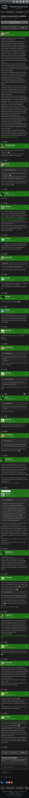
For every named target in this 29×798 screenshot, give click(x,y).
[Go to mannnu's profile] (2, 239)
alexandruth (9, 347)
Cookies (18, 793)
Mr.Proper (8, 330)
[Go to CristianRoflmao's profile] (2, 146)
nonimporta (8, 459)
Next (23, 27)
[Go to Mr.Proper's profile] (2, 331)
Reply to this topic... (9, 767)
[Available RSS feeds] (26, 788)
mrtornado (8, 577)
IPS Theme (4, 791)
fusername (8, 257)
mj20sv (7, 310)
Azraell (7, 278)
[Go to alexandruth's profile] (2, 348)
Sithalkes (8, 206)
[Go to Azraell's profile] (2, 278)
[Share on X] (4, 782)
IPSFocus (11, 791)
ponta (3, 17)
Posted (10, 34)
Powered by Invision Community (14, 795)
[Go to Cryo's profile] (2, 193)
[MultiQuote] (2, 142)
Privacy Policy (22, 791)
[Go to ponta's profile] (2, 33)
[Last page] (26, 27)
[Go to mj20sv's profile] (2, 310)
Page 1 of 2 (14, 27)
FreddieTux (8, 615)
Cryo (6, 193)
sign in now (9, 760)
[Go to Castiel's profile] (2, 297)
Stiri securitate (16, 17)
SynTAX (7, 494)
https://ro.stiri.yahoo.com (10, 137)
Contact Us (12, 793)
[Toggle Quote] (3, 169)
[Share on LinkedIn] (2, 782)
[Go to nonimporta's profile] (2, 459)
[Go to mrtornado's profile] (2, 578)
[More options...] (26, 34)
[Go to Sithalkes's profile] (2, 207)
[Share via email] (12, 782)
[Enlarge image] (8, 152)
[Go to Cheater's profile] (2, 717)
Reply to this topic (14, 22)
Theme (16, 791)
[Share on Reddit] (9, 782)
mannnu (7, 238)
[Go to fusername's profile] (2, 258)
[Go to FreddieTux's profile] (2, 616)
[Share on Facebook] (7, 782)
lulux (6, 645)
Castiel (7, 296)
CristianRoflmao (10, 145)
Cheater (7, 716)
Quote (5, 141)
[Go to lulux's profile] (2, 646)
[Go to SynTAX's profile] (2, 494)
